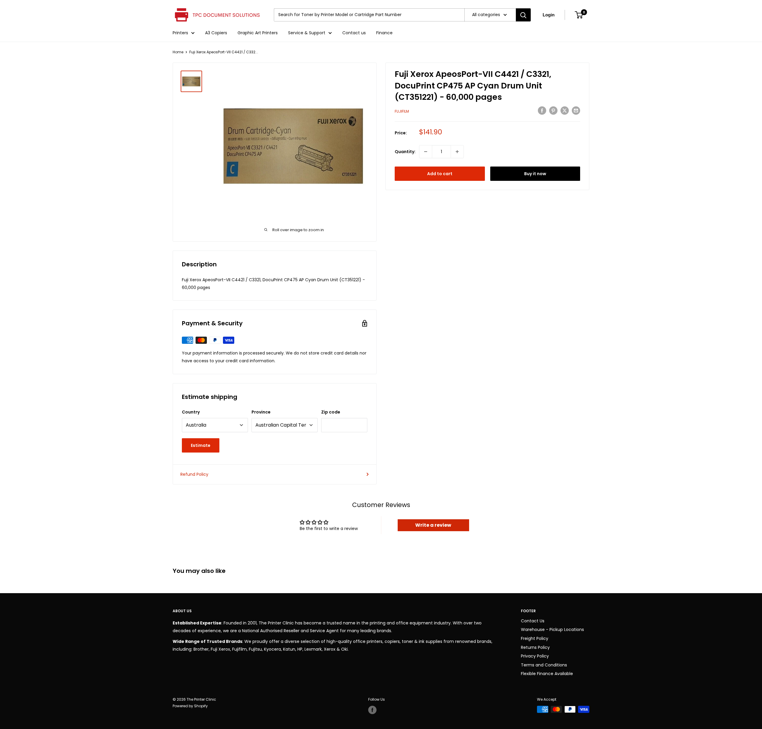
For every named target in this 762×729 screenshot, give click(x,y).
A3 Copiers (216, 33)
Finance (384, 33)
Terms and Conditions (544, 665)
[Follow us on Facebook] (372, 710)
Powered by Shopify (190, 705)
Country (191, 412)
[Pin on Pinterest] (553, 110)
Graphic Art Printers (258, 33)
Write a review (433, 525)
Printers (180, 33)
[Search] (523, 14)
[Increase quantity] (457, 151)
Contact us (354, 33)
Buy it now (535, 174)
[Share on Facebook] (542, 110)
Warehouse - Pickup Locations (552, 629)
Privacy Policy (535, 656)
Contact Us (532, 621)
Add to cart (439, 174)
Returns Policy (535, 647)
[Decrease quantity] (425, 151)
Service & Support (306, 33)
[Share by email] (576, 110)
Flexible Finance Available (547, 674)
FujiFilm (402, 111)
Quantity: (405, 152)
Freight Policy (534, 638)
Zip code (330, 412)
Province (261, 412)
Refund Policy (194, 474)
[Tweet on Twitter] (564, 110)
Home (178, 52)
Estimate (200, 445)
